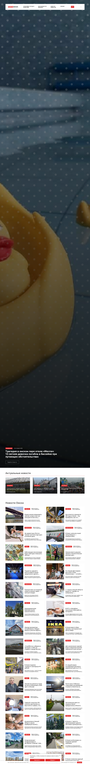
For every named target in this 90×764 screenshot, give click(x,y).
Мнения (62, 6)
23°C (72, 6)
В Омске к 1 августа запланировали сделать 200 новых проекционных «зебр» (73, 724)
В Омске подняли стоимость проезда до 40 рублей (33, 666)
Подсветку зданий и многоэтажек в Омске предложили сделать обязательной (31, 573)
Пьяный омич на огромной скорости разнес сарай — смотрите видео (33, 591)
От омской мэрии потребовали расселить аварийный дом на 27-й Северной (73, 667)
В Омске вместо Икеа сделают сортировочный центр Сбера (73, 629)
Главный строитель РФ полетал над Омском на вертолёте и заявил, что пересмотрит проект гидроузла (32, 705)
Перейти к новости (12, 462)
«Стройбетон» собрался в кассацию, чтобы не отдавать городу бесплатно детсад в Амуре (33, 648)
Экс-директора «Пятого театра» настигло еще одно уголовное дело (33, 535)
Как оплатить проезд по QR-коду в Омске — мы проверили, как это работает (73, 517)
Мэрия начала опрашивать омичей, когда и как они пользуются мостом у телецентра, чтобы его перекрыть (33, 517)
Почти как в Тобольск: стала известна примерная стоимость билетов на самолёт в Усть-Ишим (73, 686)
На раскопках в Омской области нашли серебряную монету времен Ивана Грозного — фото (33, 724)
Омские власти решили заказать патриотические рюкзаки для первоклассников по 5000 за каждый (73, 555)
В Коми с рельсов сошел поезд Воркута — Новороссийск (73, 535)
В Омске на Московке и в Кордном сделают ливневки (73, 741)
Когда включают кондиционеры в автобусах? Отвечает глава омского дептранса (33, 742)
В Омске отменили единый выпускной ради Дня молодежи (74, 760)
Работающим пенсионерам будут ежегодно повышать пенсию (33, 553)
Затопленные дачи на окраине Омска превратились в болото (73, 704)
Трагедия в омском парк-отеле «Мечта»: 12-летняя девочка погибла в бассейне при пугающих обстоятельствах (31, 454)
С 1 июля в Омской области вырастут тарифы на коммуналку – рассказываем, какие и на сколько (74, 592)
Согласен (79, 762)
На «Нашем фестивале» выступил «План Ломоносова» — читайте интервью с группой (73, 573)
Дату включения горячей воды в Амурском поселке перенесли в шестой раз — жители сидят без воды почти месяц (74, 649)
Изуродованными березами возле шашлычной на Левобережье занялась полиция (32, 611)
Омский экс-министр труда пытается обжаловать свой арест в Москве (33, 685)
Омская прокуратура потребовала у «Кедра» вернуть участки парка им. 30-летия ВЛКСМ (33, 630)
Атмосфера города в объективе (28, 7)
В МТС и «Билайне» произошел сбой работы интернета (73, 610)
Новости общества (53, 7)
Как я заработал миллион (42, 7)
